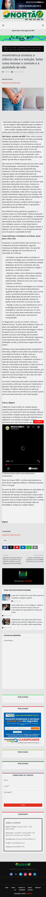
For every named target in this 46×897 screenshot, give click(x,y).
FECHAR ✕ (38, 422)
